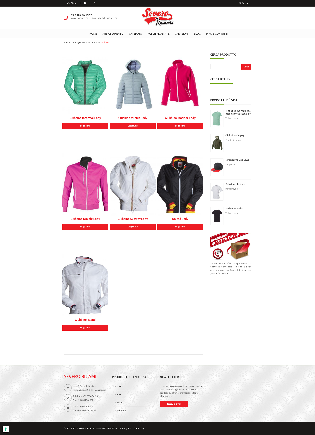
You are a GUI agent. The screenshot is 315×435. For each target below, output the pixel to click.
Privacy (123, 428)
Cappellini (230, 164)
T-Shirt (120, 386)
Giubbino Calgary (234, 135)
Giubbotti (121, 410)
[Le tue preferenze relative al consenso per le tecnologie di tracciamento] (6, 429)
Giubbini (229, 139)
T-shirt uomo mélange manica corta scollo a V (238, 112)
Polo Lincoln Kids (235, 184)
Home (67, 42)
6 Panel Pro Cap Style (237, 159)
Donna (94, 42)
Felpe (120, 402)
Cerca (245, 3)
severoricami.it (89, 410)
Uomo (236, 118)
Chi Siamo (72, 3)
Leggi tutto (85, 125)
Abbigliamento (80, 42)
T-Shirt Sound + (234, 208)
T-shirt (228, 118)
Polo (237, 188)
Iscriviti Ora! (174, 403)
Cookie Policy (137, 428)
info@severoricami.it (83, 406)
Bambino (229, 188)
